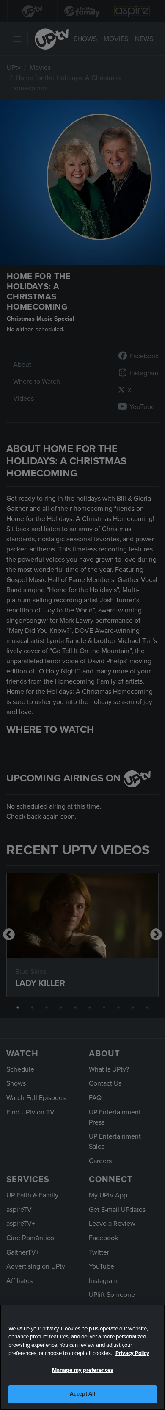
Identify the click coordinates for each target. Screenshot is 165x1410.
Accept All (82, 1394)
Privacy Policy (132, 1353)
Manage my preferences (82, 1370)
